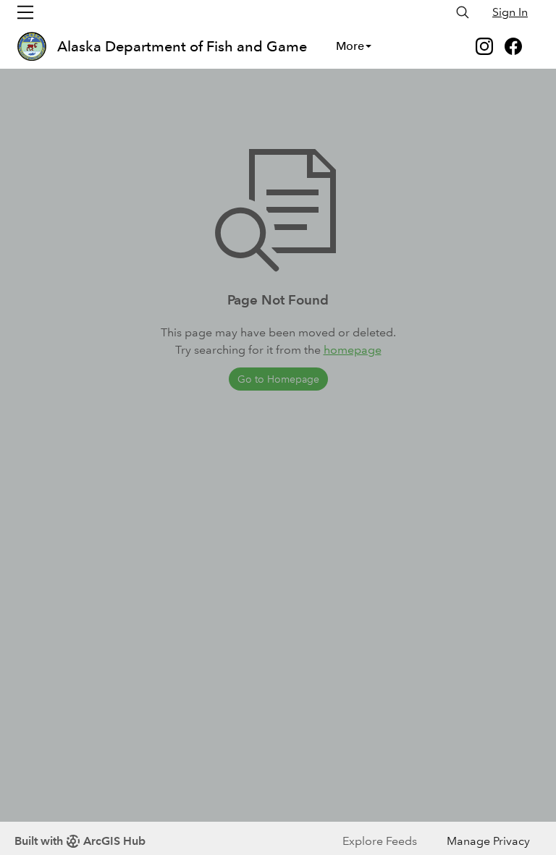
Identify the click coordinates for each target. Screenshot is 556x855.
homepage (353, 350)
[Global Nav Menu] (25, 12)
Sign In (510, 12)
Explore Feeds (379, 841)
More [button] (350, 46)
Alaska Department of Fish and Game (182, 46)
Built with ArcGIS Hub (80, 841)
